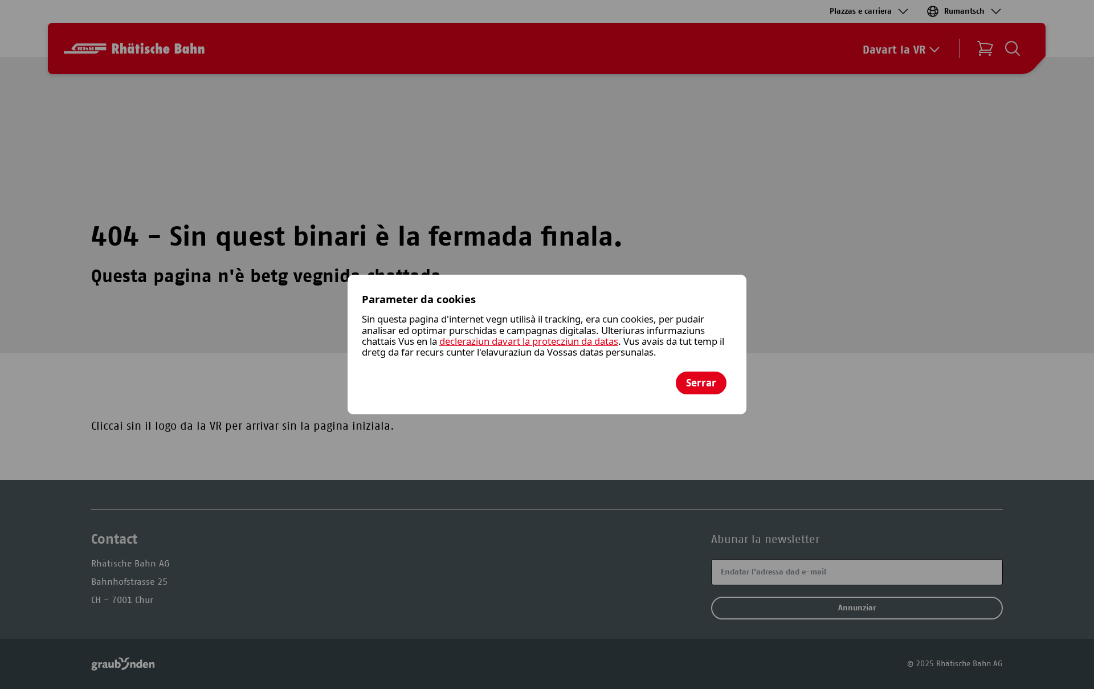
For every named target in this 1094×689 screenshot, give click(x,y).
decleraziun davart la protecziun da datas (528, 341)
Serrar (701, 382)
